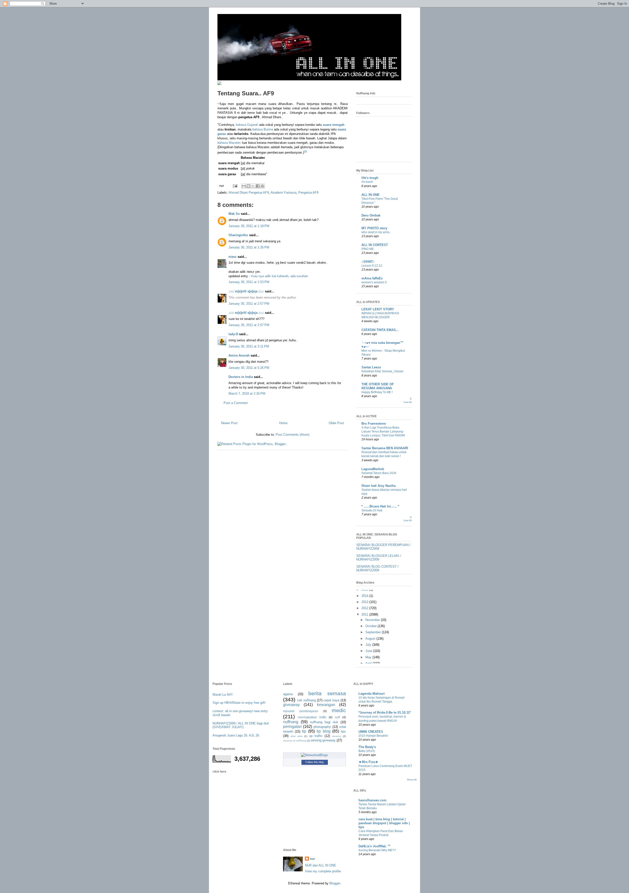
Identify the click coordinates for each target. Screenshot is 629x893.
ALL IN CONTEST (374, 245)
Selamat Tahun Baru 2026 (378, 473)
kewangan (326, 705)
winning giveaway (323, 740)
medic (339, 710)
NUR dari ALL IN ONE (320, 865)
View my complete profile (323, 871)
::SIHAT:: (367, 261)
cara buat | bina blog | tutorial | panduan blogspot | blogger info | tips (384, 823)
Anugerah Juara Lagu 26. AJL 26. (236, 735)
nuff (337, 717)
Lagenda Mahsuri (371, 693)
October (371, 626)
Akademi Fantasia (283, 192)
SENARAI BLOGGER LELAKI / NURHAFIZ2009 (378, 558)
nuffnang (290, 722)
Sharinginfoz (238, 235)
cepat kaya (331, 700)
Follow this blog (314, 762)
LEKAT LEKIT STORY (377, 309)
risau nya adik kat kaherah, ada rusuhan (279, 276)
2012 (365, 608)
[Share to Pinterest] (262, 186)
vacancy (336, 736)
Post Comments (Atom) (292, 434)
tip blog (323, 731)
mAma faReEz (372, 278)
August (370, 638)
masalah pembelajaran (300, 711)
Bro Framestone (373, 423)
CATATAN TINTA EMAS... (380, 330)
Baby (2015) (366, 751)
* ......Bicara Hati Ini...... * (380, 506)
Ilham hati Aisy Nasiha (378, 486)
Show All (411, 779)
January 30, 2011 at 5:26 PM (249, 368)
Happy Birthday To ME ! (377, 392)
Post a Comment (236, 403)
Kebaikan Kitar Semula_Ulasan (382, 371)
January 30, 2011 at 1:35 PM (249, 247)
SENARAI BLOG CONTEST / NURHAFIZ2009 (377, 568)
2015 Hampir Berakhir (373, 735)
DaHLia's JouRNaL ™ (374, 846)
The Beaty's (367, 747)
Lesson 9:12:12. (372, 265)
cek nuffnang (306, 700)
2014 (365, 596)
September (373, 632)
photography (322, 727)
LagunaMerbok (372, 469)
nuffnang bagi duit (324, 722)
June (369, 651)
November (373, 620)
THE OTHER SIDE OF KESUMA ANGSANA (377, 386)
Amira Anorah (239, 355)
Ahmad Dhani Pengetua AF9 (249, 192)
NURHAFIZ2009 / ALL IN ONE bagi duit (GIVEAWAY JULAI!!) (241, 725)
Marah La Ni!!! (223, 694)
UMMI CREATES (370, 732)
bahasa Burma (262, 129)
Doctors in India (241, 377)
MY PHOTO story (374, 228)
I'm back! (367, 182)
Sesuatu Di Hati (371, 510)
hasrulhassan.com (372, 800)
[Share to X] (253, 186)
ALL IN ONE (370, 195)
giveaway (291, 705)
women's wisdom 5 (374, 282)
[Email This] (243, 186)
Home (283, 423)
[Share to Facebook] (257, 186)
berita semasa (327, 693)
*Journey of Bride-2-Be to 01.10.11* (384, 712)
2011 (365, 614)
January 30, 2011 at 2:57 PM (249, 303)
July (368, 645)
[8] (305, 151)
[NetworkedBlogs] (314, 755)
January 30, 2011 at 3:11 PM (249, 346)
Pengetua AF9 (308, 192)
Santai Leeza (371, 367)
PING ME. (367, 249)
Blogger (334, 883)
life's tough (369, 178)
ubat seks (296, 736)
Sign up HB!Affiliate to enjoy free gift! (239, 703)
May (368, 657)
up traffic (316, 736)
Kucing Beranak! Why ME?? (377, 850)
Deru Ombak (370, 215)
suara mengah (333, 125)
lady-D (233, 334)
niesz (233, 257)
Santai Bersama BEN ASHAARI (384, 448)
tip (304, 731)
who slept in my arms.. (376, 232)
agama (288, 694)
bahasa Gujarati (247, 125)
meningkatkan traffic (312, 717)
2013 (365, 602)
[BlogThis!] (248, 186)
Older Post (336, 423)
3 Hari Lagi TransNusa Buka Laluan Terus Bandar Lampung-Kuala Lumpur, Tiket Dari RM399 (383, 431)
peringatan (292, 726)
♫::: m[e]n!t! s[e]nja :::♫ (246, 291)
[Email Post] (234, 185)
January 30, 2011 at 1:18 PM (249, 226)
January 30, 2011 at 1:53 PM (249, 282)
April (369, 663)
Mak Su (234, 214)
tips (343, 731)
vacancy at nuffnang (294, 740)
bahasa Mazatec (229, 142)
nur (312, 859)
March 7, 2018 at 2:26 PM (247, 393)
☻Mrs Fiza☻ (368, 762)
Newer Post (229, 423)
